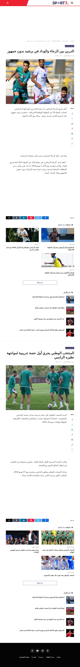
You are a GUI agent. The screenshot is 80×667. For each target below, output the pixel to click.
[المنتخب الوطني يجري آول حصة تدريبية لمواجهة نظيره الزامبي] (40, 387)
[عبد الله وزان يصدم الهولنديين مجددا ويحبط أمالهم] (70, 322)
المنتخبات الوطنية (70, 547)
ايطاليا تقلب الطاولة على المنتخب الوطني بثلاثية (49, 308)
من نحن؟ (41, 657)
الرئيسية (72, 41)
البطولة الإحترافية (56, 41)
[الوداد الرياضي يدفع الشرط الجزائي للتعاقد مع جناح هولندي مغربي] (22, 235)
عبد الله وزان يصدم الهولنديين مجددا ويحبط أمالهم (49, 319)
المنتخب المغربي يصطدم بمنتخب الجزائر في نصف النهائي (58, 551)
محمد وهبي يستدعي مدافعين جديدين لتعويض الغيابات (24, 551)
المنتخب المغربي (69, 348)
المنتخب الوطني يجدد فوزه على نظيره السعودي (59, 575)
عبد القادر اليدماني (67, 55)
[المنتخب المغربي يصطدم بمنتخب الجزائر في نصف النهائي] (57, 538)
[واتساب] (72, 143)
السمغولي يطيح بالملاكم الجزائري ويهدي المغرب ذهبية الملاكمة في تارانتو (42, 330)
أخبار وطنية (65, 41)
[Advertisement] (40, 23)
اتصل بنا (34, 657)
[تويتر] (72, 119)
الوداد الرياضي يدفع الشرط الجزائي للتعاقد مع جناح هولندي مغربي (22, 248)
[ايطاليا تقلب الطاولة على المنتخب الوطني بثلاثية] (70, 310)
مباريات (59, 657)
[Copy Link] (72, 138)
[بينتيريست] (72, 129)
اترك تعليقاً (40, 282)
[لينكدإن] (72, 124)
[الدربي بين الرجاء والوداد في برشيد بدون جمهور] (40, 81)
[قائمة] (72, 3)
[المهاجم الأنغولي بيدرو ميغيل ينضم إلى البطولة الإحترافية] (57, 260)
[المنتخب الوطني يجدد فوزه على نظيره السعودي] (57, 563)
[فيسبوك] (72, 114)
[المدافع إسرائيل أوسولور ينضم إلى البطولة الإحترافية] (57, 235)
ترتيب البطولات (50, 657)
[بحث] (8, 3)
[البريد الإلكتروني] (72, 134)
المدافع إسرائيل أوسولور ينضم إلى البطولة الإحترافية (60, 248)
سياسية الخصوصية (24, 657)
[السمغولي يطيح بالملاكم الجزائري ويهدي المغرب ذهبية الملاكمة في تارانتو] (70, 333)
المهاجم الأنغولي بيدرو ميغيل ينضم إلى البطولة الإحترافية (59, 274)
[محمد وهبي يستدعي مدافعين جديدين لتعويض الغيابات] (22, 538)
